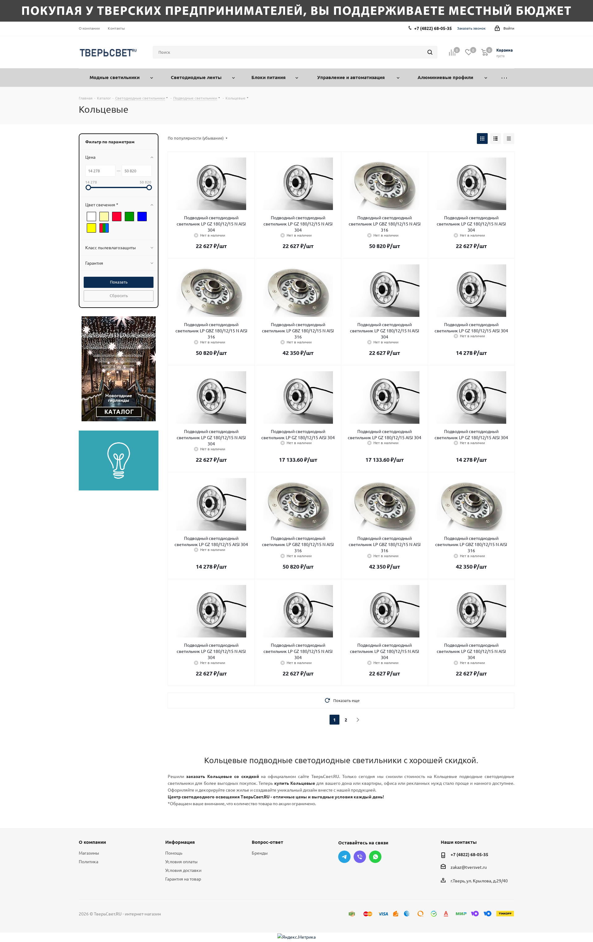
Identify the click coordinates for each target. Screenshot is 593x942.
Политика (88, 861)
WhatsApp (375, 857)
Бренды (260, 853)
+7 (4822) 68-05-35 (433, 28)
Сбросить (119, 295)
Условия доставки (183, 870)
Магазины (89, 853)
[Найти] (430, 52)
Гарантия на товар (183, 878)
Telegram (344, 857)
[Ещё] (504, 78)
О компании (92, 842)
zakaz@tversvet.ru (469, 867)
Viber (360, 857)
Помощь (173, 853)
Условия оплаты (181, 861)
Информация (180, 842)
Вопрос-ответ (267, 842)
